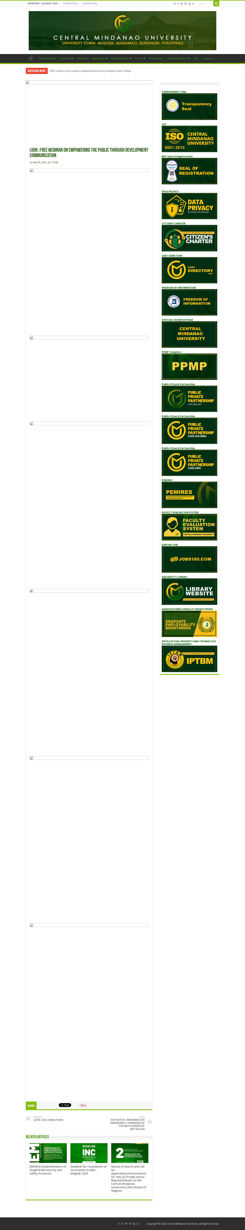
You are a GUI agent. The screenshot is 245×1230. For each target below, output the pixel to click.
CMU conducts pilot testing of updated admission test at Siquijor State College (90, 70)
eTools (139, 58)
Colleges (81, 58)
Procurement (156, 58)
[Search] (216, 3)
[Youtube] (189, 3)
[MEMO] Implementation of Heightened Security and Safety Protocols (48, 1170)
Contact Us (208, 58)
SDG (195, 58)
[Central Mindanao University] (122, 29)
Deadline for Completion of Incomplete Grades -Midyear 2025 (88, 1170)
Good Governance (177, 58)
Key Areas (65, 58)
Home (31, 58)
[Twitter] (181, 3)
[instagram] (193, 3)
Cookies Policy (89, 3)
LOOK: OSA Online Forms (48, 1118)
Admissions (98, 58)
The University (46, 58)
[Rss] (174, 3)
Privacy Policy (70, 3)
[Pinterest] (185, 3)
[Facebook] (178, 3)
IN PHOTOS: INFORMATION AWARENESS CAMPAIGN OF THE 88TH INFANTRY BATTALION (127, 1123)
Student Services (120, 58)
